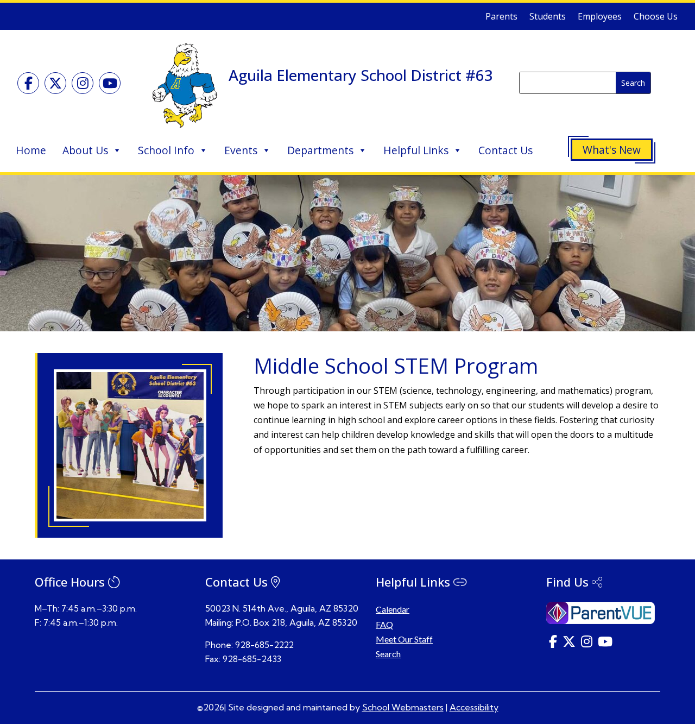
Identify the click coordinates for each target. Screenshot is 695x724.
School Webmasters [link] (403, 707)
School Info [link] (166, 150)
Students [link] (547, 17)
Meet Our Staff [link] (404, 639)
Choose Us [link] (656, 17)
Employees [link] (600, 17)
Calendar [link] (392, 609)
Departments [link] (320, 150)
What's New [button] (612, 149)
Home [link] (31, 150)
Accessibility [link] (474, 707)
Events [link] (240, 150)
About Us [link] (85, 150)
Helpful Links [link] (415, 150)
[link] (28, 83)
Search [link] (388, 654)
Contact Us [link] (505, 150)
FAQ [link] (384, 624)
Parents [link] (501, 17)
